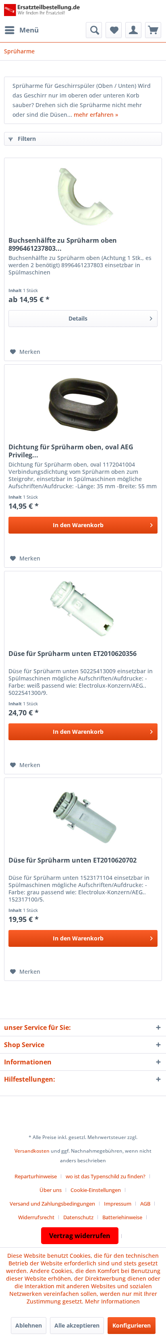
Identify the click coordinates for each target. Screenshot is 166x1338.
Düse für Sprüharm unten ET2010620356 (72, 654)
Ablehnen (28, 1325)
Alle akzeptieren (77, 1325)
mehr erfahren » (96, 114)
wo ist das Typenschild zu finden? (105, 1176)
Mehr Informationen (112, 1301)
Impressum (117, 1203)
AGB (145, 1203)
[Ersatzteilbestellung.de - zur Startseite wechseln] (43, 11)
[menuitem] (21, 30)
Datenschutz (78, 1217)
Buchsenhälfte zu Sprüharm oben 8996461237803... (62, 244)
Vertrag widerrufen (79, 1235)
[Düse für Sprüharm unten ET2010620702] (83, 818)
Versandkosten (32, 1150)
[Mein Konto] (133, 30)
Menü (29, 30)
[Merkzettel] (114, 30)
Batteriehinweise (122, 1217)
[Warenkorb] (153, 30)
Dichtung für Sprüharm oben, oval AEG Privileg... (70, 451)
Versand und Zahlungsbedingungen (52, 1203)
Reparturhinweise (36, 1176)
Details (77, 318)
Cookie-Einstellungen (96, 1190)
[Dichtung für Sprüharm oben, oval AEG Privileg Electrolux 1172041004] (83, 405)
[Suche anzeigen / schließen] (94, 30)
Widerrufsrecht (36, 1217)
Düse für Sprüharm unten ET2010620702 (72, 860)
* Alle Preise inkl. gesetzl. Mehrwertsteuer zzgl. (83, 1137)
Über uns (50, 1190)
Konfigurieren (131, 1325)
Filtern (26, 138)
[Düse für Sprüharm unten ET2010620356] (83, 611)
